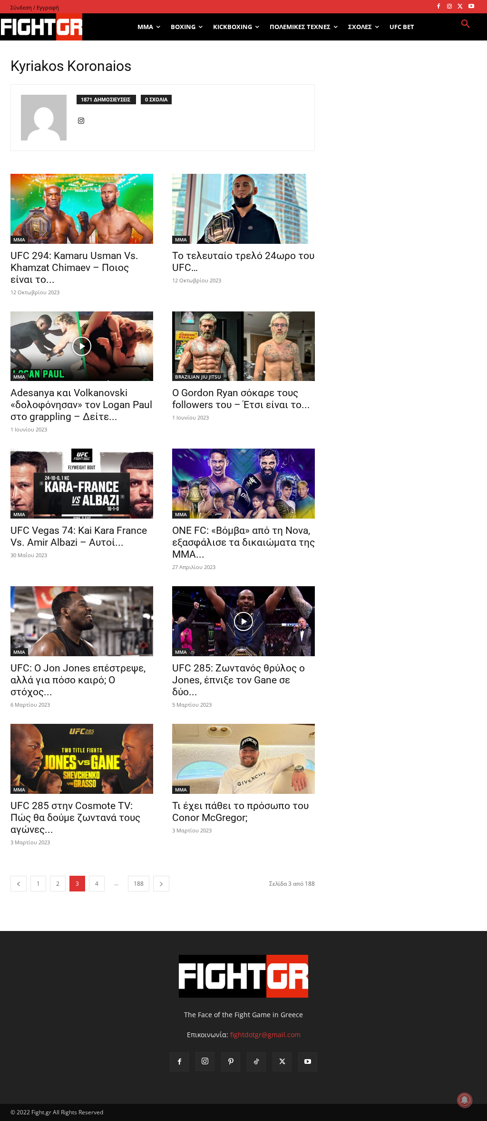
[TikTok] (256, 1061)
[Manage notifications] (464, 1100)
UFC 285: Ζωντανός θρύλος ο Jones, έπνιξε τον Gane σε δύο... (238, 680)
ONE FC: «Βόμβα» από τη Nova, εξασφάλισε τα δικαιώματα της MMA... (243, 542)
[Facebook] (438, 6)
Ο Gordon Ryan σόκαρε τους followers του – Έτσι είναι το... (241, 398)
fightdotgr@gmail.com (265, 1034)
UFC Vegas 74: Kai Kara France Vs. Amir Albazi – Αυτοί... (78, 536)
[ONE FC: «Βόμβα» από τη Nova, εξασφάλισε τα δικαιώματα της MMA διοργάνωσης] (243, 484)
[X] (460, 6)
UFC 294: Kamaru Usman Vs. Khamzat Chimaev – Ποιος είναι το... (74, 267)
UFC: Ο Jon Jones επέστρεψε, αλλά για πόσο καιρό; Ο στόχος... (78, 680)
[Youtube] (471, 6)
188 (139, 884)
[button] (466, 24)
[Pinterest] (230, 1061)
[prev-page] (18, 883)
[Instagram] (449, 6)
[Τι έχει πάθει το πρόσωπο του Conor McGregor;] (243, 759)
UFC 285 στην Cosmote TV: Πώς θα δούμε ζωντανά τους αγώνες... (75, 817)
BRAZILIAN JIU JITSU (198, 376)
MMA (19, 239)
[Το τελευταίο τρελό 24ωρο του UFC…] (243, 209)
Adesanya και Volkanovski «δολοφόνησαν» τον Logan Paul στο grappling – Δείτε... (81, 404)
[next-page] (161, 883)
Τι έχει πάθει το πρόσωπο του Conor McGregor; (240, 811)
